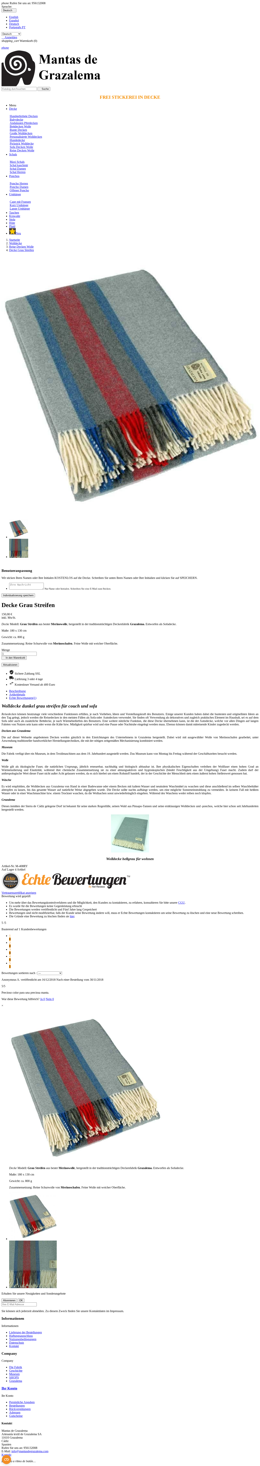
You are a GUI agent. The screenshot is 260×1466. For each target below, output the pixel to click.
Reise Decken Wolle (22, 150)
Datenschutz (16, 1342)
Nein (50, 999)
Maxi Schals (17, 161)
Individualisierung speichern (18, 595)
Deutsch (14, 23)
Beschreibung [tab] (17, 691)
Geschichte (15, 1370)
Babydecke (16, 119)
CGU (181, 902)
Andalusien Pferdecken (24, 123)
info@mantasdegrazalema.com (29, 1451)
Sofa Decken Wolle (21, 147)
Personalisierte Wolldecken (26, 136)
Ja (42, 999)
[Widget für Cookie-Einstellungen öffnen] (6, 1459)
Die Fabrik (15, 1367)
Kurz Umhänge (19, 205)
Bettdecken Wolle (20, 126)
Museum (14, 1374)
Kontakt (14, 1346)
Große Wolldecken (21, 133)
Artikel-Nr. (8, 866)
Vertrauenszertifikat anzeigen (19, 892)
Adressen (14, 1412)
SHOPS (14, 1377)
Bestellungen (17, 1405)
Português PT (17, 27)
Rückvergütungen (20, 1409)
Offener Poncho (19, 190)
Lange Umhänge (20, 208)
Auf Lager (8, 869)
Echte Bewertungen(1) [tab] (22, 698)
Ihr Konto (9, 1388)
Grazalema (15, 1380)
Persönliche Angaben (22, 1402)
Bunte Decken (18, 129)
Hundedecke (17, 140)
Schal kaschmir (19, 165)
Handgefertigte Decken (24, 116)
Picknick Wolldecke (22, 143)
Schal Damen (18, 168)
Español (14, 20)
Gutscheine (16, 1415)
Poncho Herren (19, 183)
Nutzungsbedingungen (22, 1339)
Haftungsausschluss (21, 1335)
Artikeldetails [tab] (17, 694)
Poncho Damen (19, 187)
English (13, 17)
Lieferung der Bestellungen (25, 1332)
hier (72, 916)
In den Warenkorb (14, 657)
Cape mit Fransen (20, 201)
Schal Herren (18, 172)
